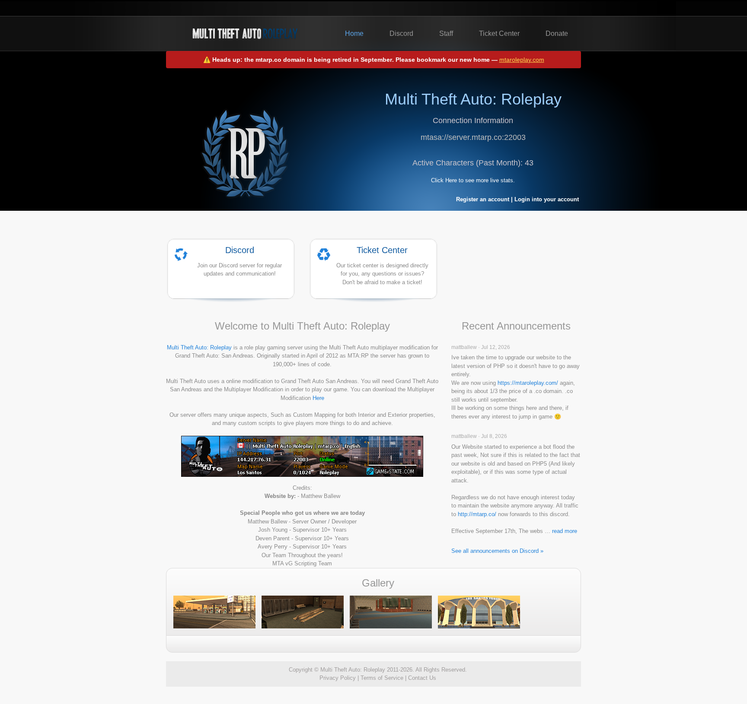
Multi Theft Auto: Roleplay (199, 347)
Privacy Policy (337, 678)
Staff (446, 33)
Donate (557, 33)
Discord (401, 33)
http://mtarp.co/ (477, 514)
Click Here (444, 180)
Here (318, 398)
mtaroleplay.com (521, 59)
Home (354, 33)
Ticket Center (499, 33)
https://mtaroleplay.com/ (528, 383)
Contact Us (422, 678)
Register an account (482, 199)
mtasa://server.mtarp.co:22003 (473, 137)
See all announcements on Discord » (497, 551)
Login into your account (546, 199)
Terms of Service (382, 678)
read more (564, 531)
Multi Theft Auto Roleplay (245, 33)
